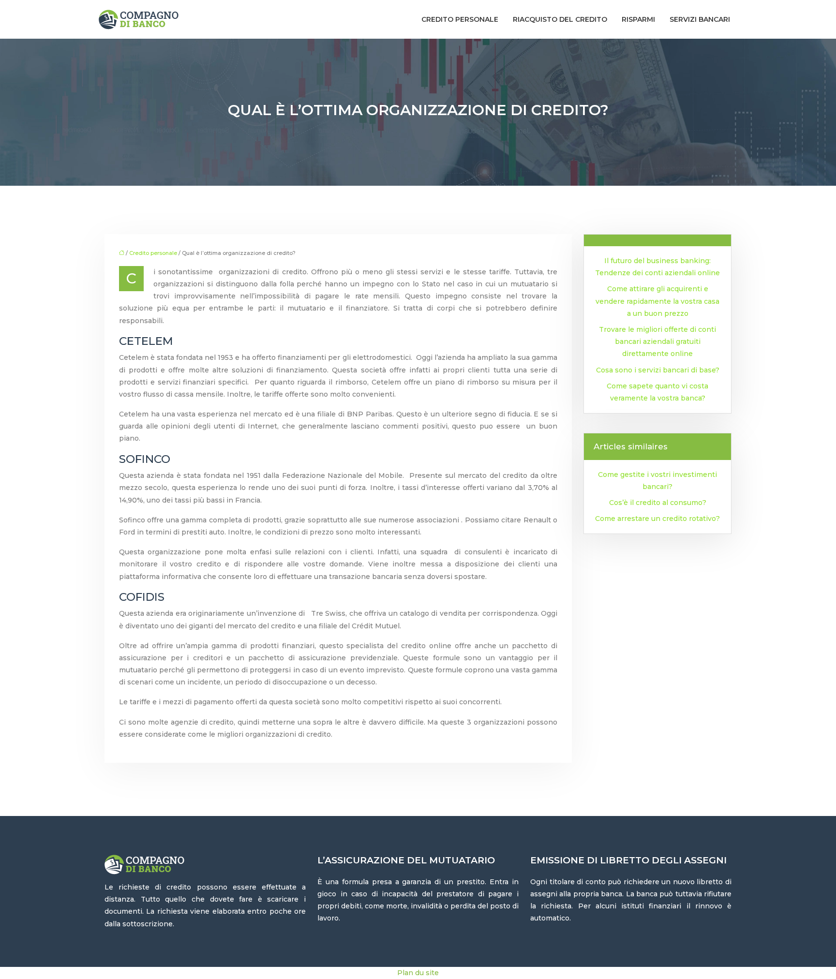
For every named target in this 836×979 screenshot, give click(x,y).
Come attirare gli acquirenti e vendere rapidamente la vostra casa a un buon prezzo (657, 300)
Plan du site (418, 972)
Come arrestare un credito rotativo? (657, 518)
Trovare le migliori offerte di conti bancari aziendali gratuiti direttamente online (657, 341)
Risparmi (638, 19)
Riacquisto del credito (560, 19)
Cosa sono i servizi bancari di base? (657, 370)
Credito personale (459, 19)
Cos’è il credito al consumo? (657, 502)
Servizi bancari (700, 19)
